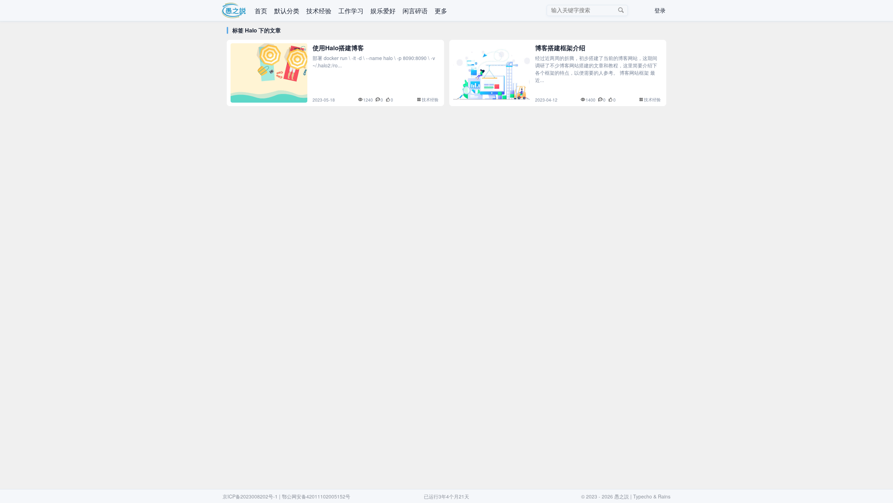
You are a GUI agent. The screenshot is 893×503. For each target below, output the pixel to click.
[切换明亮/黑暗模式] (641, 10)
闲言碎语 (415, 10)
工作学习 (350, 10)
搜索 (620, 10)
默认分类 (286, 10)
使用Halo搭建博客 (338, 47)
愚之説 (621, 496)
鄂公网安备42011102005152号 (316, 496)
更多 (441, 10)
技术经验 (318, 10)
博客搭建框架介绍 (560, 47)
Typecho (642, 496)
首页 (261, 10)
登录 (660, 10)
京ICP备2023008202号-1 (250, 496)
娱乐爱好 (383, 10)
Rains (664, 496)
